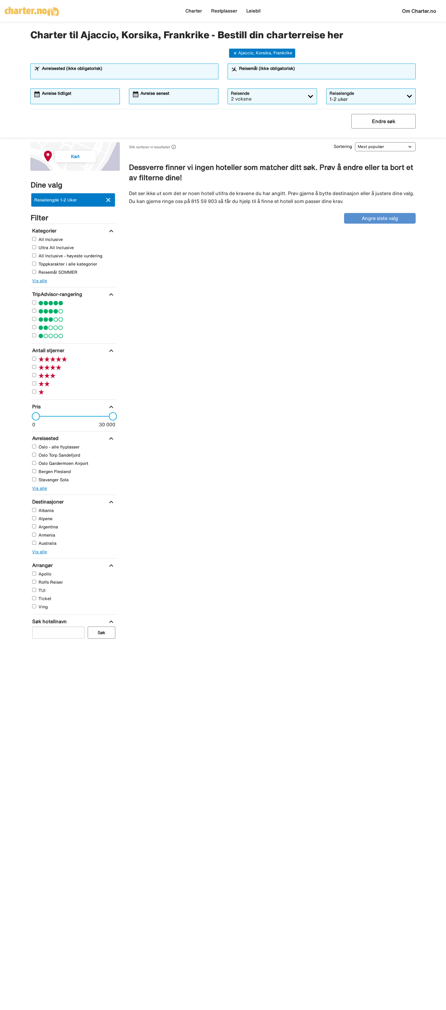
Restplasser (224, 11)
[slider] (34, 416)
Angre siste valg (380, 218)
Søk (101, 632)
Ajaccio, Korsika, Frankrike (265, 53)
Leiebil (253, 11)
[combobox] (128, 74)
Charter (193, 11)
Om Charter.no (419, 11)
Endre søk (383, 121)
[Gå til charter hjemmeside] (32, 9)
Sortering (343, 146)
